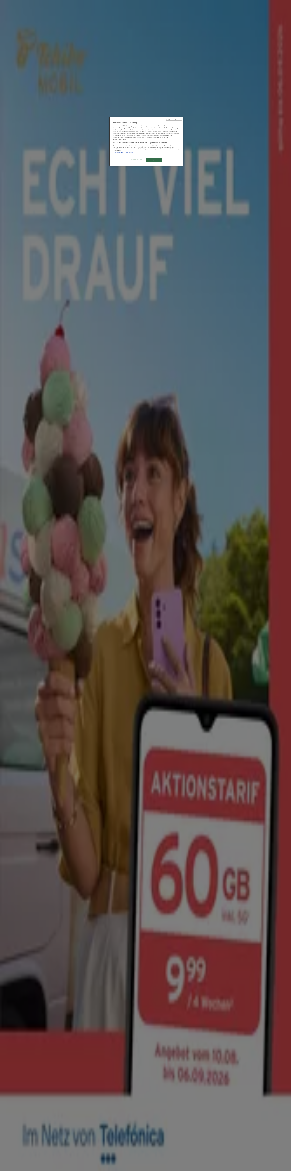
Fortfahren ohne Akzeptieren (174, 120)
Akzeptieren (154, 160)
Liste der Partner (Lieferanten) (123, 153)
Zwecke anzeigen (137, 160)
